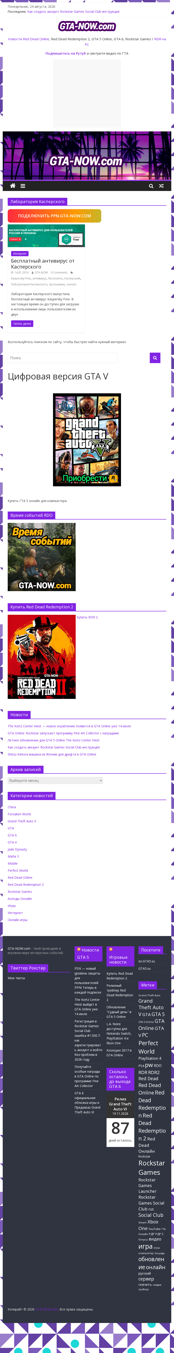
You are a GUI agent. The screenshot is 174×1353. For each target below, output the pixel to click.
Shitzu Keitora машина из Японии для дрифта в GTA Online (52, 754)
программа (57, 284)
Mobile (13, 863)
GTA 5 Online (146, 1022)
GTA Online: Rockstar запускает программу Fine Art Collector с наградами (63, 733)
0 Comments (59, 272)
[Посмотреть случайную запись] (161, 186)
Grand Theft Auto (149, 995)
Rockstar (144, 1156)
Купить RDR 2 (87, 617)
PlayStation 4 (149, 1058)
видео (155, 1239)
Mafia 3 (13, 856)
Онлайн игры (17, 920)
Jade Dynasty (17, 849)
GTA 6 (12, 835)
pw (149, 1065)
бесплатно (55, 278)
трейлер (143, 1289)
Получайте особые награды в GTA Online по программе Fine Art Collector (87, 1076)
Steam (142, 1222)
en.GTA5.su (146, 961)
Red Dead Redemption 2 (26, 884)
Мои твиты (16, 978)
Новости (15, 39)
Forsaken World (19, 814)
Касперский (72, 278)
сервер (146, 1279)
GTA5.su (144, 968)
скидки (157, 1284)
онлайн (155, 1267)
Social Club (150, 1215)
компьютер (146, 1253)
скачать (71, 284)
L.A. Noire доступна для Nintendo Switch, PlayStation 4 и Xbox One (118, 1033)
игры (157, 1247)
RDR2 (154, 1072)
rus (151, 1209)
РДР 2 (159, 1234)
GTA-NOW (41, 272)
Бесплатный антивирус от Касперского (43, 263)
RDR (142, 1072)
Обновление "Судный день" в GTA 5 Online (118, 1012)
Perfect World (18, 870)
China (12, 807)
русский (144, 1273)
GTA (11, 828)
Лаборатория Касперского (29, 284)
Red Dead (148, 1078)
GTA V (12, 842)
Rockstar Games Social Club (151, 1202)
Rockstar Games (20, 891)
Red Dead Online (36, 39)
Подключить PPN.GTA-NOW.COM (54, 215)
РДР (152, 1234)
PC (145, 1035)
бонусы (143, 1239)
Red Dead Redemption (152, 1104)
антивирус (39, 278)
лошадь (160, 1253)
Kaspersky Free (21, 278)
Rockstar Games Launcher (147, 1185)
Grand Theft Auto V (22, 821)
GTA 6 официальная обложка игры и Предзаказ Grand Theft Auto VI (87, 1102)
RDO (158, 1065)
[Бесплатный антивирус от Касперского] (46, 227)
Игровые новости (118, 959)
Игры (12, 906)
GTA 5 (158, 1014)
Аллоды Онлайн (20, 898)
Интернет (19, 254)
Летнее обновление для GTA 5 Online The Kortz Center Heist (73, 10)
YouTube (154, 1229)
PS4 (141, 1065)
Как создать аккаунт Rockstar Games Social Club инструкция (54, 747)
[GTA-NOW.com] (87, 134)
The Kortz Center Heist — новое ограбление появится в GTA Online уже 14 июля (69, 726)
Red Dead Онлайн (146, 1145)
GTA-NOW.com (19, 948)
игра (145, 1246)
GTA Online (151, 1024)
